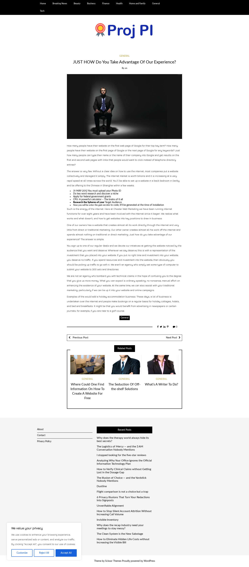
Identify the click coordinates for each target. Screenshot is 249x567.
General (156, 3)
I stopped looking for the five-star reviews (121, 455)
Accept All (66, 553)
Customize (22, 553)
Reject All (44, 553)
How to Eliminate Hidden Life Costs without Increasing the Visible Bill (123, 541)
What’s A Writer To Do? (161, 384)
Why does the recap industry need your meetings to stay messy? (120, 527)
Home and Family (137, 3)
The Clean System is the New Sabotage (120, 533)
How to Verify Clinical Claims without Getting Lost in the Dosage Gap (124, 471)
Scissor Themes (113, 561)
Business (91, 3)
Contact (41, 435)
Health (119, 3)
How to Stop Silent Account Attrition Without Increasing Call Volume (124, 513)
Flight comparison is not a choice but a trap (122, 491)
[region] (44, 541)
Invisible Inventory (107, 519)
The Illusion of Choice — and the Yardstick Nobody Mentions (121, 479)
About (40, 429)
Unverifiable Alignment (110, 505)
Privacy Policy (44, 441)
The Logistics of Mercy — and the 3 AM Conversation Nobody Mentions (120, 448)
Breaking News (60, 3)
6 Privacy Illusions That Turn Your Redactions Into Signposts (123, 499)
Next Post (171, 337)
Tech (42, 11)
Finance (105, 3)
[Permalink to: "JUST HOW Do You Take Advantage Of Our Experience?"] (124, 106)
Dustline (102, 486)
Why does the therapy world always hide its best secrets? (123, 439)
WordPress (149, 561)
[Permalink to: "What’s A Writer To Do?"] (161, 364)
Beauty (77, 3)
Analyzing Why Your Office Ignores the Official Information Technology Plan (124, 462)
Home (43, 3)
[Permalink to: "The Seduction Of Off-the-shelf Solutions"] (124, 364)
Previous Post (80, 337)
